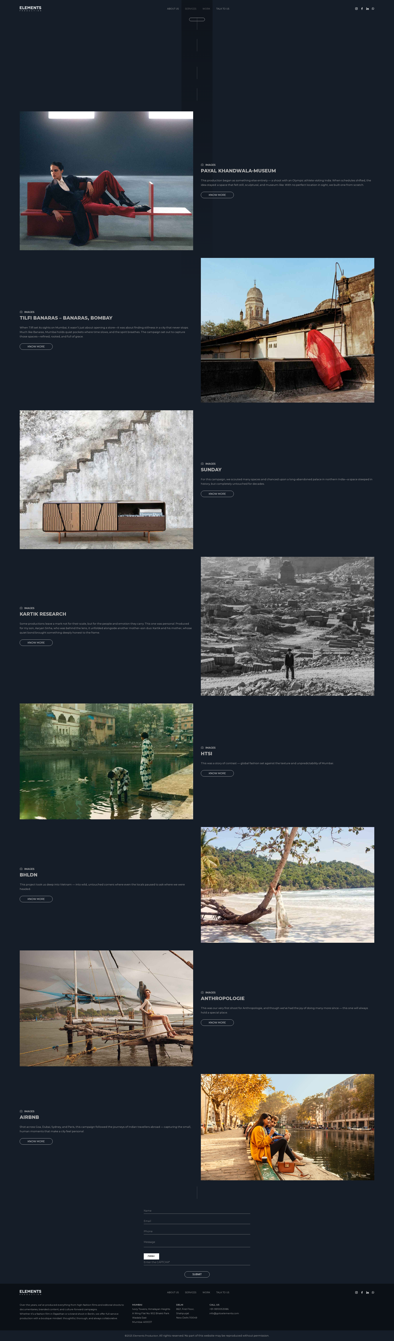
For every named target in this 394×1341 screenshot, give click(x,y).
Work (206, 1292)
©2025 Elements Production (141, 1335)
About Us (173, 8)
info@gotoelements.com (224, 1313)
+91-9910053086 (219, 1309)
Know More (217, 195)
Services (190, 1292)
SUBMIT (197, 1274)
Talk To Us (222, 8)
